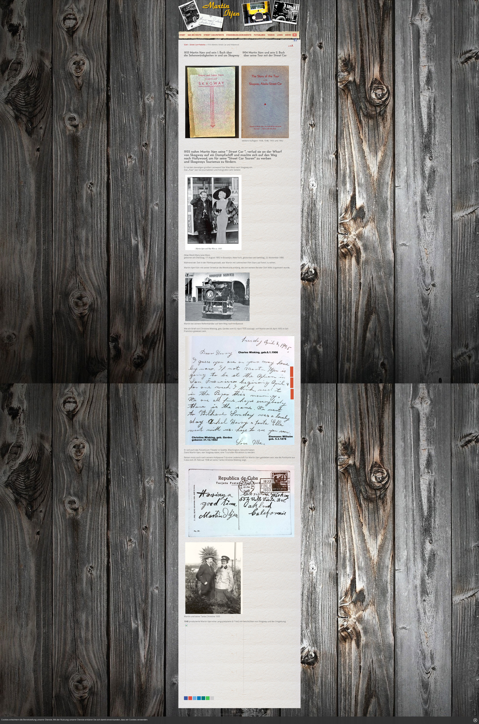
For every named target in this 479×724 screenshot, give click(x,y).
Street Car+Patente (197, 44)
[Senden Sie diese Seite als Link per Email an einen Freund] (212, 698)
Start (186, 44)
